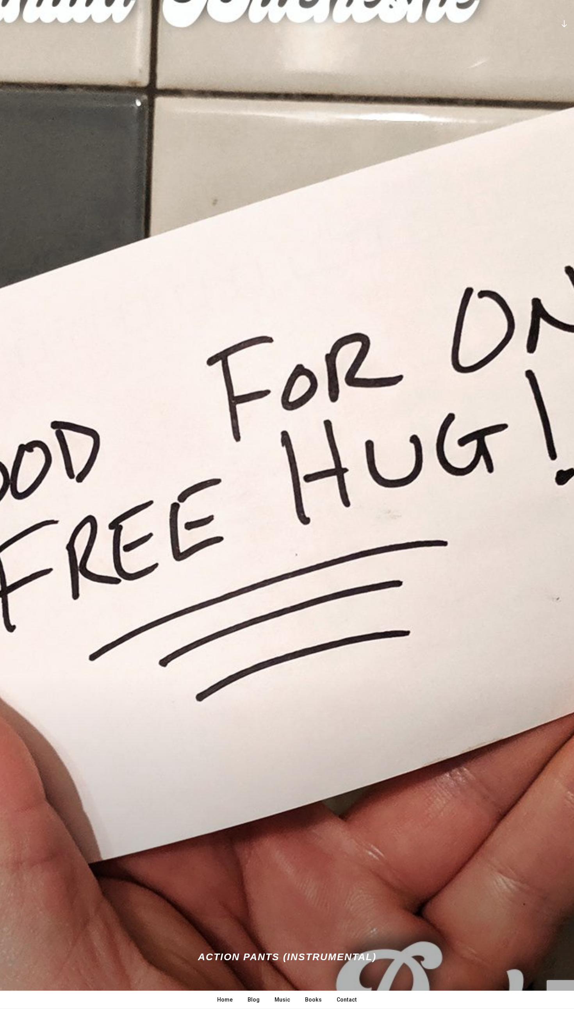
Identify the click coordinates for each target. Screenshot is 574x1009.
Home (225, 1000)
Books (313, 1000)
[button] (287, 504)
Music (282, 1000)
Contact (347, 1000)
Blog (254, 1000)
